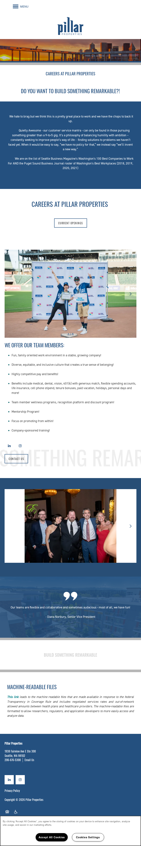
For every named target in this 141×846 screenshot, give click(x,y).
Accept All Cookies (52, 837)
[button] (70, 223)
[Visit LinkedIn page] (9, 445)
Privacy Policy (12, 790)
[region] (70, 831)
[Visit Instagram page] (20, 445)
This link (13, 697)
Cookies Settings (88, 837)
